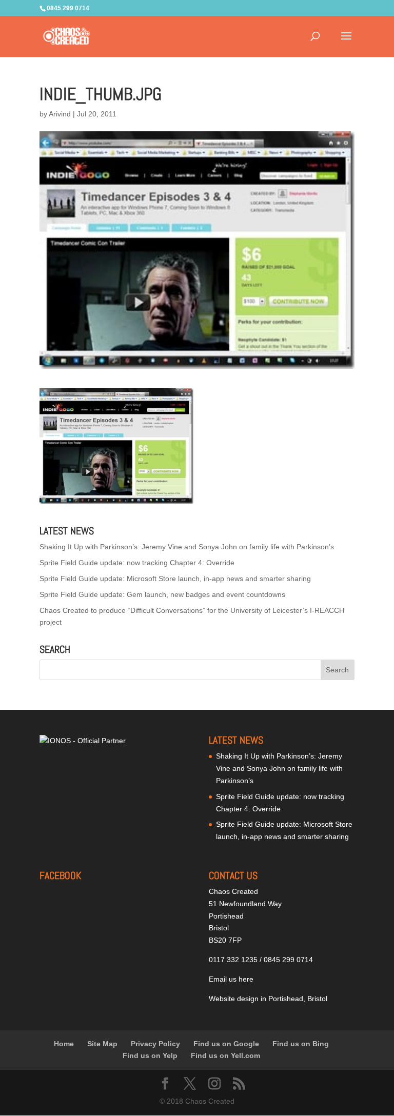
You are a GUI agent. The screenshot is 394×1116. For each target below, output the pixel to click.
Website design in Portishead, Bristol (268, 998)
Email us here (231, 979)
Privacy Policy (155, 1044)
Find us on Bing (300, 1044)
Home (64, 1044)
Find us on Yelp (150, 1055)
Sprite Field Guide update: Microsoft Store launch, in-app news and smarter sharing (175, 578)
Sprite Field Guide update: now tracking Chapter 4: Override (137, 563)
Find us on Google (226, 1044)
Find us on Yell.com (225, 1055)
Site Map (102, 1044)
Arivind (60, 114)
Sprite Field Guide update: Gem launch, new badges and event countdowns (162, 594)
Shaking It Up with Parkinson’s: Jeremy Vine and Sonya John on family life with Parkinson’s (187, 547)
